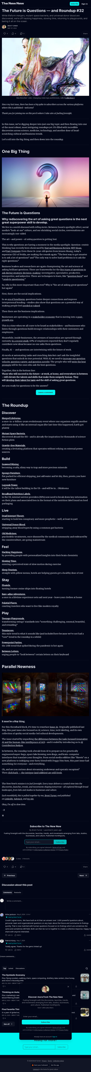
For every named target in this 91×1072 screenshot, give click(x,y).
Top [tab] (4, 968)
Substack (18, 799)
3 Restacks (26, 859)
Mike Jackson (10, 914)
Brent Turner (13, 26)
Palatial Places (9, 603)
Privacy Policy (63, 1030)
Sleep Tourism (9, 570)
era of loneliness (16, 299)
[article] (45, 981)
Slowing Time (9, 561)
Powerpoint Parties (12, 642)
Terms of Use (56, 1027)
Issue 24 (54, 727)
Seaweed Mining (10, 464)
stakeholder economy (44, 317)
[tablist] (12, 892)
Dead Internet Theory (13, 516)
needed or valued (31, 305)
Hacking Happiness (12, 552)
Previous (11, 875)
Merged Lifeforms (11, 418)
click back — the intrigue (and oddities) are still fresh (35, 772)
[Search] (86, 968)
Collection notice (58, 1061)
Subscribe (74, 4)
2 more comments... (7, 956)
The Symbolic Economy (13, 975)
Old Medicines (9, 533)
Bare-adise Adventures (13, 594)
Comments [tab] (7, 892)
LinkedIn (9, 799)
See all (7, 1024)
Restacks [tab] (17, 892)
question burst (75, 276)
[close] (68, 987)
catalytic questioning (13, 279)
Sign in (85, 4)
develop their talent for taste (21, 380)
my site (30, 799)
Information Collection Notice (44, 1030)
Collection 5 (70, 98)
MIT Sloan (76, 248)
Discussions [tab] (20, 968)
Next (82, 875)
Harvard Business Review (57, 248)
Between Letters (10, 651)
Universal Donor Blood (13, 524)
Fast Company (13, 251)
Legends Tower (9, 485)
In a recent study (20, 341)
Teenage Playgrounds (13, 618)
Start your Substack (41, 1065)
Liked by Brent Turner (14, 917)
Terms (50, 1061)
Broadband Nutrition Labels (16, 494)
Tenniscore (8, 630)
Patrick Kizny (10, 940)
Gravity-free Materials (13, 445)
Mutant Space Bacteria (13, 433)
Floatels (6, 585)
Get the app (55, 1065)
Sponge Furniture (11, 473)
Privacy (44, 1061)
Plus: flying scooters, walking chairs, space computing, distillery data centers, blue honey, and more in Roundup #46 (38, 979)
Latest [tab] (10, 968)
